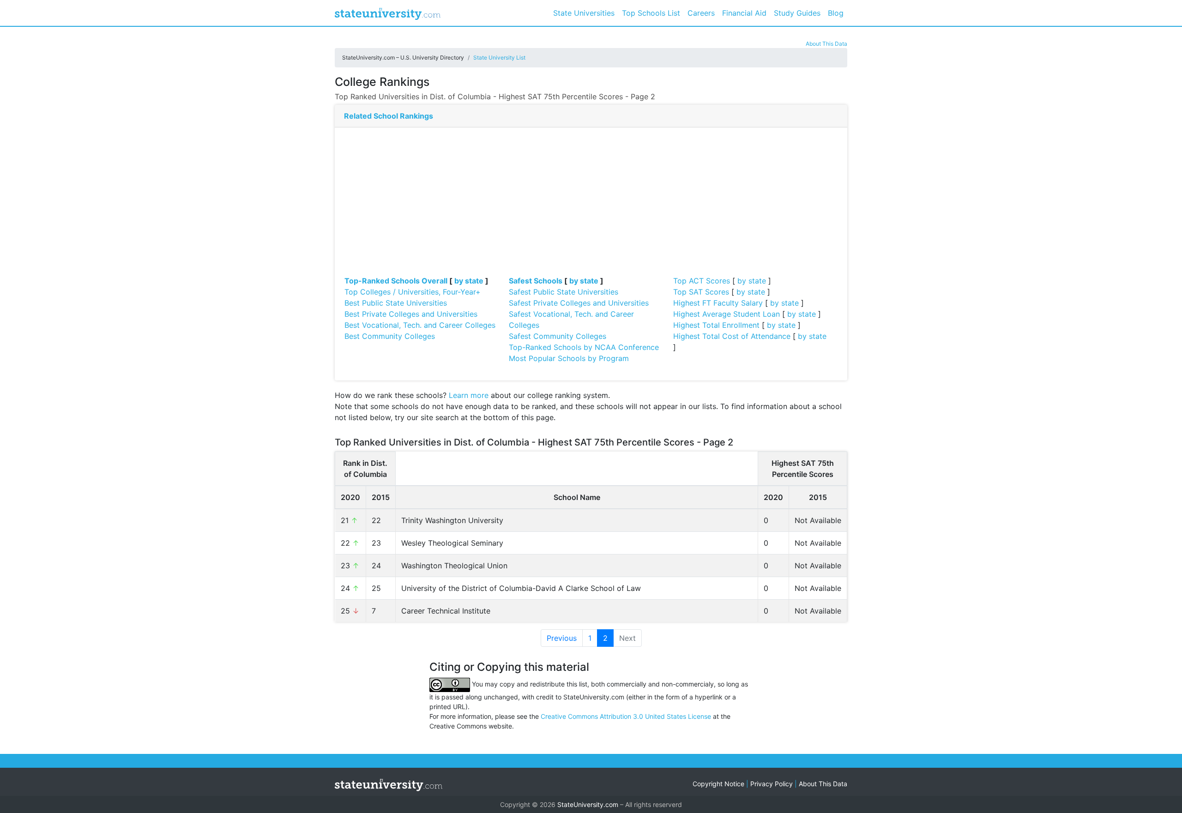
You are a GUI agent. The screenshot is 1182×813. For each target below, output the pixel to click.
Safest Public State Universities (563, 291)
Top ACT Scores (701, 280)
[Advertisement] (591, 206)
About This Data (826, 43)
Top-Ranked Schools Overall (395, 280)
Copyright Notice (718, 784)
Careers (701, 13)
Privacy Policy (771, 784)
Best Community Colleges (389, 336)
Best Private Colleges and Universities (410, 314)
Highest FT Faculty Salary (718, 302)
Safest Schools (535, 280)
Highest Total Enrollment (716, 325)
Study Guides (797, 13)
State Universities (584, 13)
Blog (836, 13)
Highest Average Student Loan (726, 314)
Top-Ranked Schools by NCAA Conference (584, 347)
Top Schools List (651, 13)
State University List (499, 57)
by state (468, 280)
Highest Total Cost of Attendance (731, 336)
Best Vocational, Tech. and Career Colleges (419, 325)
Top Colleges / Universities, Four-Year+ (412, 291)
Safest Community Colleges (557, 336)
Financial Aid (744, 13)
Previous (562, 638)
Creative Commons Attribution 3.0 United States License (626, 716)
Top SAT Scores (701, 291)
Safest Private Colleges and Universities (579, 302)
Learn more (468, 395)
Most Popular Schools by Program (569, 358)
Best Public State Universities (395, 302)
